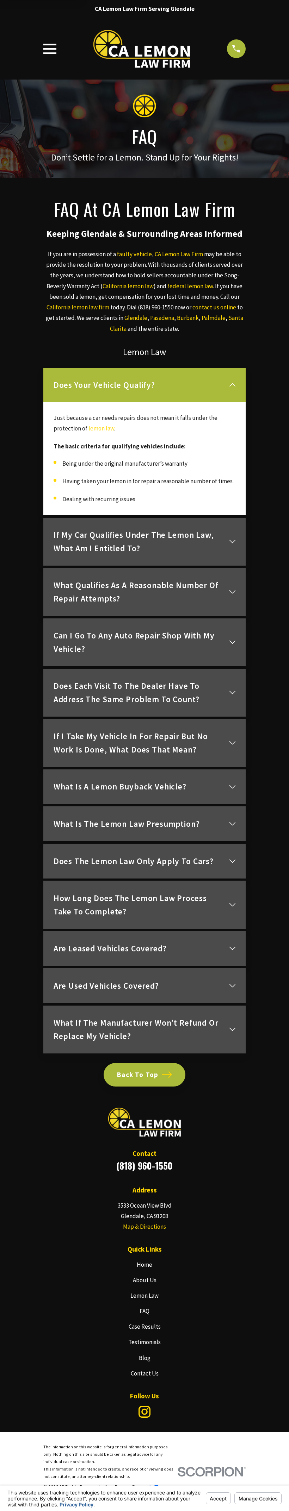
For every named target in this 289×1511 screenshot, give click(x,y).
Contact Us (145, 1373)
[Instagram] (144, 1412)
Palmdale (214, 318)
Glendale (135, 318)
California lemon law (128, 286)
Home (144, 1264)
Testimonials (144, 1342)
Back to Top (137, 1074)
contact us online (214, 307)
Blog (144, 1358)
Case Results (145, 1326)
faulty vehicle (134, 254)
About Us (144, 1280)
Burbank (188, 318)
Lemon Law (144, 1295)
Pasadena (162, 318)
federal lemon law (190, 286)
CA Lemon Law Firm (179, 254)
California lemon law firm (78, 307)
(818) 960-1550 (155, 307)
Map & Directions (144, 1226)
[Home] (141, 49)
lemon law (101, 428)
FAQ (144, 1311)
